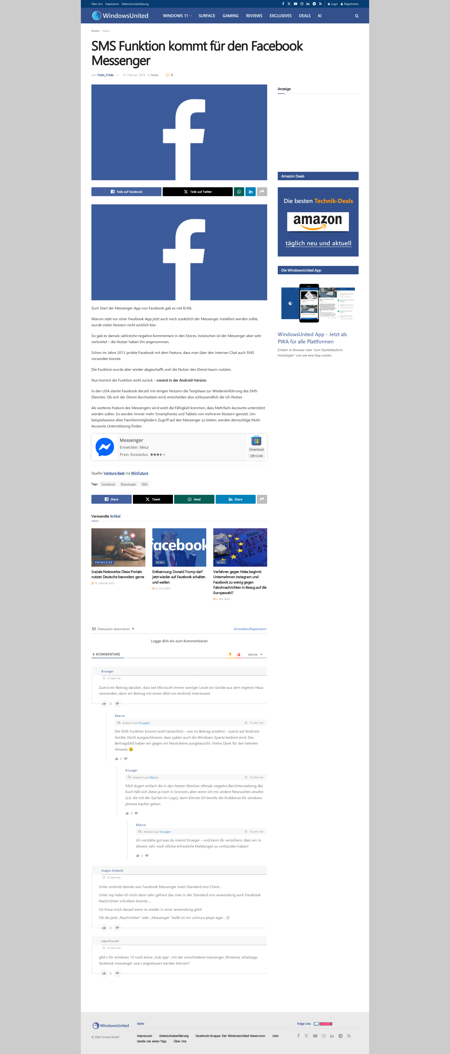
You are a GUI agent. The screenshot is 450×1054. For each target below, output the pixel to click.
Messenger (131, 440)
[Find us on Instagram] (301, 4)
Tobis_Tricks (105, 75)
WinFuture (139, 472)
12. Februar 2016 (133, 75)
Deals (305, 15)
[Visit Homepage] (121, 16)
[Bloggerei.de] (323, 1023)
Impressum (112, 4)
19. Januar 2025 (104, 583)
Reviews (254, 15)
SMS (145, 484)
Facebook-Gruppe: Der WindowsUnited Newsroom (230, 1036)
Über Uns (97, 4)
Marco (153, 777)
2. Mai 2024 (222, 599)
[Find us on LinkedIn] (308, 4)
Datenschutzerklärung (135, 4)
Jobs (275, 1036)
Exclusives (281, 15)
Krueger (144, 723)
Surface (207, 15)
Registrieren (351, 4)
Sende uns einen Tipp (151, 1041)
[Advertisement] (318, 133)
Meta (144, 447)
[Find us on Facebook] (283, 4)
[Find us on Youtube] (295, 4)
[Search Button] (357, 15)
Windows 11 (175, 15)
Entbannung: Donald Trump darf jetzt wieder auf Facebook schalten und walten (178, 576)
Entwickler (103, 562)
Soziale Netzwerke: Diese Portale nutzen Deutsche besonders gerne (117, 574)
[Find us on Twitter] (289, 4)
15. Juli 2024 (162, 588)
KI (320, 15)
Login (334, 4)
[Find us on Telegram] (314, 4)
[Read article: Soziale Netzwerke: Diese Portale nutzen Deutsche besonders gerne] (118, 547)
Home (95, 31)
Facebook (108, 484)
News (106, 31)
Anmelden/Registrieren (249, 629)
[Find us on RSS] (320, 4)
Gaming (231, 15)
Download (256, 449)
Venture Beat (114, 472)
